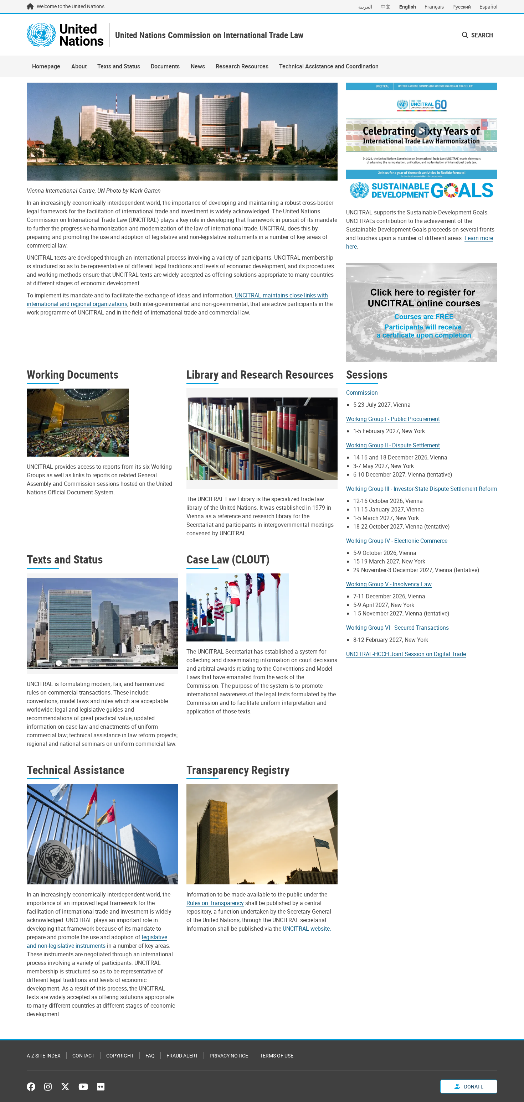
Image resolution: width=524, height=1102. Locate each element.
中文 (386, 6)
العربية (365, 6)
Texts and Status (118, 66)
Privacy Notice (229, 1055)
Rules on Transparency (215, 903)
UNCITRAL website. (307, 928)
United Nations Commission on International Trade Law (209, 35)
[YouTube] (83, 1086)
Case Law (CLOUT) (227, 559)
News (198, 66)
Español (488, 6)
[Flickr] (100, 1086)
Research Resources (242, 66)
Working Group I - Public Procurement (393, 419)
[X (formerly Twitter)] (65, 1086)
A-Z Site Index (44, 1055)
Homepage (46, 66)
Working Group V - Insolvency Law (389, 584)
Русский (461, 6)
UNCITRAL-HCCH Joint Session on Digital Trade (406, 654)
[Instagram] (48, 1086)
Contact (83, 1055)
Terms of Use (276, 1055)
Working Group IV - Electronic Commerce (396, 541)
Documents (165, 66)
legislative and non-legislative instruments (97, 941)
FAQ (150, 1055)
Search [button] (481, 35)
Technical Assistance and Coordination (329, 66)
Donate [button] (473, 1086)
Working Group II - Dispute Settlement (393, 445)
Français (434, 6)
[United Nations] (65, 35)
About (79, 66)
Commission (362, 392)
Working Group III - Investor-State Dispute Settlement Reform (421, 489)
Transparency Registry (237, 769)
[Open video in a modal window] (421, 131)
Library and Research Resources (260, 374)
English (407, 6)
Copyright (120, 1055)
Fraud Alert (182, 1055)
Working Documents (73, 374)
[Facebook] (33, 1086)
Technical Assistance (75, 769)
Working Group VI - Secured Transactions (397, 627)
